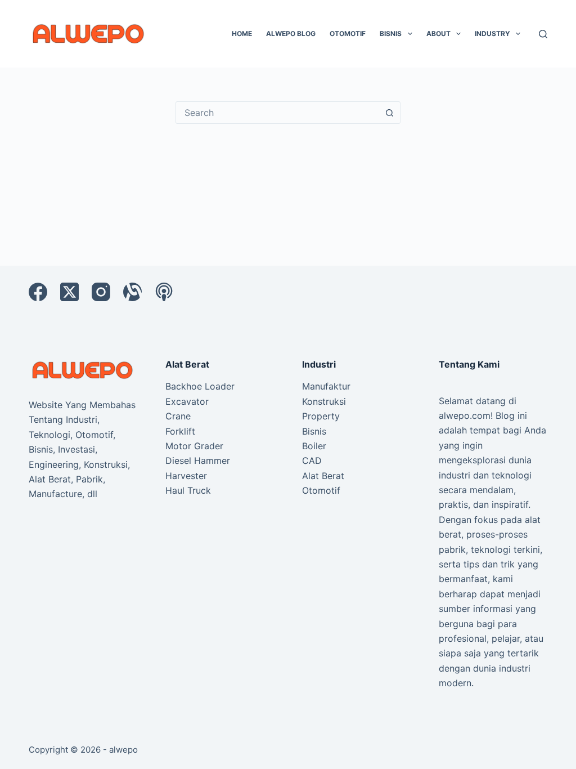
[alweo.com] (83, 369)
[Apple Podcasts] (164, 292)
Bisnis (391, 33)
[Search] (543, 34)
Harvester (186, 475)
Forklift (180, 431)
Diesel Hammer (197, 460)
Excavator (187, 401)
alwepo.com (464, 415)
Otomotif (348, 33)
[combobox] (277, 112)
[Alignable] (132, 292)
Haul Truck (188, 490)
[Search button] (389, 112)
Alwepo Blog (291, 33)
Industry (492, 33)
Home (242, 33)
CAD (312, 460)
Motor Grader (194, 445)
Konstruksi (324, 401)
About (438, 33)
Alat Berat (323, 475)
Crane (178, 416)
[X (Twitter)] (69, 292)
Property (321, 416)
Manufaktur (326, 386)
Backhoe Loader (200, 386)
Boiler (314, 445)
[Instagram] (101, 292)
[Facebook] (38, 292)
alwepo (123, 749)
